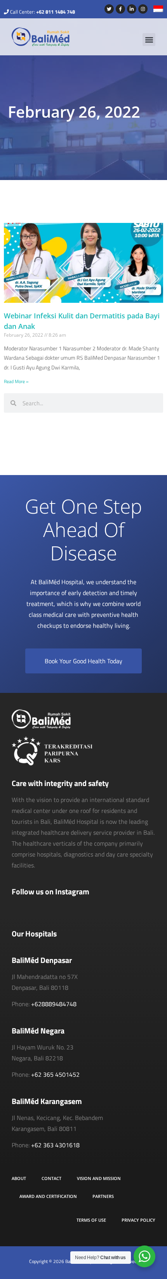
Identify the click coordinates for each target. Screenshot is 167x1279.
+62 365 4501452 (55, 1074)
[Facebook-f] (120, 9)
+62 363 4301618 (55, 1145)
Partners (103, 1196)
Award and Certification (48, 1196)
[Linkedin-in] (131, 9)
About (19, 1178)
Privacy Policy (138, 1220)
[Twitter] (109, 9)
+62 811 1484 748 (55, 12)
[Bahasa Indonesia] (155, 10)
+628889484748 (54, 1004)
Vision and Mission (99, 1178)
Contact (51, 1178)
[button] (149, 39)
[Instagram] (143, 9)
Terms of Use (91, 1220)
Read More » (16, 381)
